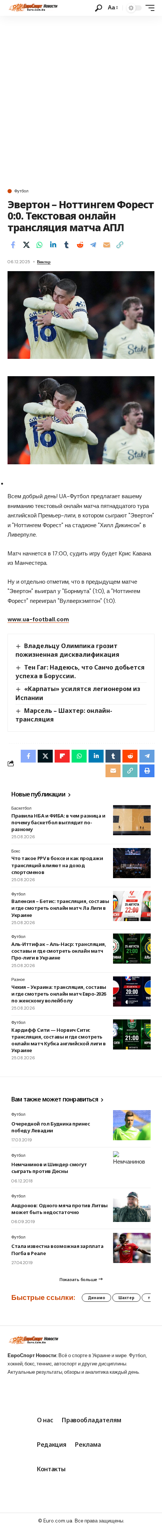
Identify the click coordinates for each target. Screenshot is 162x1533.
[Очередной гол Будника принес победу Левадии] (132, 1125)
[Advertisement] (81, 101)
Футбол (21, 191)
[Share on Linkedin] (53, 245)
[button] (98, 8)
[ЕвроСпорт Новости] (33, 8)
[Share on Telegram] (93, 245)
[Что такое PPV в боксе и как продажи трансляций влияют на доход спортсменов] (132, 863)
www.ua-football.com (38, 619)
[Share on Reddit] (80, 245)
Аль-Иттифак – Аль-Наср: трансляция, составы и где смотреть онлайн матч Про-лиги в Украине (58, 951)
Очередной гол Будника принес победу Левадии (50, 1127)
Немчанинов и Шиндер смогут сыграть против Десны (49, 1168)
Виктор (43, 261)
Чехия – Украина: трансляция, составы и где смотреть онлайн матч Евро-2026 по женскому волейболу (58, 994)
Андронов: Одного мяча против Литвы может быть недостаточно (59, 1209)
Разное (18, 979)
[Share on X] (26, 245)
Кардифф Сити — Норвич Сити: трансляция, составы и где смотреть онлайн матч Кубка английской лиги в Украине (58, 1040)
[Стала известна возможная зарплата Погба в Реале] (132, 1248)
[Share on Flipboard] (62, 756)
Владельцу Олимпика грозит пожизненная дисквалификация (67, 650)
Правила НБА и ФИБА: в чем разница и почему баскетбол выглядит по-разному (58, 822)
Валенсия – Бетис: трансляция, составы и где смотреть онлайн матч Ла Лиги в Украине (60, 908)
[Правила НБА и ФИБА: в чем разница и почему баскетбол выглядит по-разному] (132, 820)
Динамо (96, 1297)
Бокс (15, 851)
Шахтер (126, 1297)
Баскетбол (21, 808)
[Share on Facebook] (13, 245)
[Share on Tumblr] (66, 245)
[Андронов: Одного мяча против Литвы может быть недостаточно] (132, 1207)
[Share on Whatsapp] (39, 245)
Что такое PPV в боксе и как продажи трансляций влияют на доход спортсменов (57, 865)
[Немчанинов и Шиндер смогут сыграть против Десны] (132, 1166)
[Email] (106, 245)
